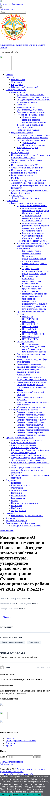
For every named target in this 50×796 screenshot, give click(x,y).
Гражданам (11, 513)
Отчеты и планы (19, 490)
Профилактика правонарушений (32, 137)
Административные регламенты (32, 205)
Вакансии (21, 104)
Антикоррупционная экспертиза (26, 440)
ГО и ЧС (15, 178)
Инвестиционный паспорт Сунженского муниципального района (30, 156)
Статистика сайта (25, 774)
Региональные (18, 79)
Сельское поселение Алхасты (31, 415)
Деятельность (12, 200)
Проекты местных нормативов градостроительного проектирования (31, 280)
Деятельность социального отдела (33, 97)
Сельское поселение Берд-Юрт (31, 420)
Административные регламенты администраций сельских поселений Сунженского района (35, 227)
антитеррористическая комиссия (21, 740)
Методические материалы (23, 442)
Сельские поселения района (24, 410)
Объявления (17, 488)
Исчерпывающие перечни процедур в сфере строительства (32, 378)
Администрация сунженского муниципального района (22, 770)
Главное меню (6, 530)
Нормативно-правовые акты (30, 115)
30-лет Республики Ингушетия (25, 198)
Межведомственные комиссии (31, 407)
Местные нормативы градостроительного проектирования (32, 288)
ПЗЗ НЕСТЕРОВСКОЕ (33, 334)
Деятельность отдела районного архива (29, 190)
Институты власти (20, 152)
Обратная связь (7, 9)
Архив (9, 745)
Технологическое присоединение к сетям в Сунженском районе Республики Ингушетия (30, 185)
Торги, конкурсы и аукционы (30, 94)
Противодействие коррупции (19, 437)
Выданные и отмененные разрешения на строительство (31, 365)
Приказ (14, 500)
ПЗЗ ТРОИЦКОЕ (30, 336)
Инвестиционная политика (24, 173)
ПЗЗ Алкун (27, 316)
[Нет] (42, 795)
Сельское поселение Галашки (31, 422)
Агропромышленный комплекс (20, 523)
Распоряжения (18, 498)
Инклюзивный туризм (16, 520)
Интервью (16, 483)
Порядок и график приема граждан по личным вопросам (33, 100)
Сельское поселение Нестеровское (33, 430)
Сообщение (16, 508)
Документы (11, 480)
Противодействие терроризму (31, 140)
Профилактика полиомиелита (31, 112)
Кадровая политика (26, 107)
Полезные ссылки (25, 341)
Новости (10, 77)
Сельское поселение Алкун (29, 412)
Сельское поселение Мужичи (30, 427)
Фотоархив (16, 82)
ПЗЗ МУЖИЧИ (29, 331)
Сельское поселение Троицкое (31, 435)
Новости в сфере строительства (32, 241)
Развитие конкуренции (22, 175)
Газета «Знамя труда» (21, 193)
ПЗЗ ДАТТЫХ (29, 329)
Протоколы (16, 505)
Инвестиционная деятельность (25, 170)
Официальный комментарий (24, 87)
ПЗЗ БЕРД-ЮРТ (30, 324)
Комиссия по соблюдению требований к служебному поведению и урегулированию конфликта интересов (30, 452)
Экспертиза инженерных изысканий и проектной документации (28, 372)
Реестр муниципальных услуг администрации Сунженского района (33, 235)
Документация (29, 117)
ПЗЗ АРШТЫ (28, 321)
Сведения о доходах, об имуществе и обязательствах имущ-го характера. (28, 458)
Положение (16, 493)
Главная (9, 74)
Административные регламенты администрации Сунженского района (35, 210)
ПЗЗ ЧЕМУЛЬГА (30, 339)
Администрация (19, 92)
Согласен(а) (6, 794)
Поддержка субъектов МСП (24, 165)
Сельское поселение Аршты (30, 417)
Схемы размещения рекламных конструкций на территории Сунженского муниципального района (31, 386)
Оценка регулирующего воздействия (28, 180)
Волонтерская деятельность (30, 110)
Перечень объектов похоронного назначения (34, 121)
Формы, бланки (18, 510)
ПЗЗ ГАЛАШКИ (30, 326)
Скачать (7, 617)
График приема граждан (28, 130)
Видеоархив (17, 84)
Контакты (10, 518)
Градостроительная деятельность (26, 203)
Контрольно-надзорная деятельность (27, 148)
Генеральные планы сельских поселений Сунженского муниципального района (34, 255)
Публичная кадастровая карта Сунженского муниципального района (34, 349)
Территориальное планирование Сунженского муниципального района (35, 271)
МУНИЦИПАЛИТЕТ (16, 89)
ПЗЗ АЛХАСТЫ (30, 319)
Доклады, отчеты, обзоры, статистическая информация (24, 446)
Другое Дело (17, 195)
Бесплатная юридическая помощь (27, 515)
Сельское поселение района (30, 432)
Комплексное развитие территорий (33, 243)
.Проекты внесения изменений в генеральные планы (34, 263)
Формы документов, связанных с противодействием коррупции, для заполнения (27, 470)
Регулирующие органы (22, 132)
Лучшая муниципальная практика (27, 168)
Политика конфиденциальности (26, 794)
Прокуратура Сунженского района (33, 135)
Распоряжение (34, 642)
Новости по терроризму (33, 145)
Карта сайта (8, 774)
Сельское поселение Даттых (30, 425)
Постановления (18, 495)
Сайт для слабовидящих (11, 762)
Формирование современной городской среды (30, 126)
